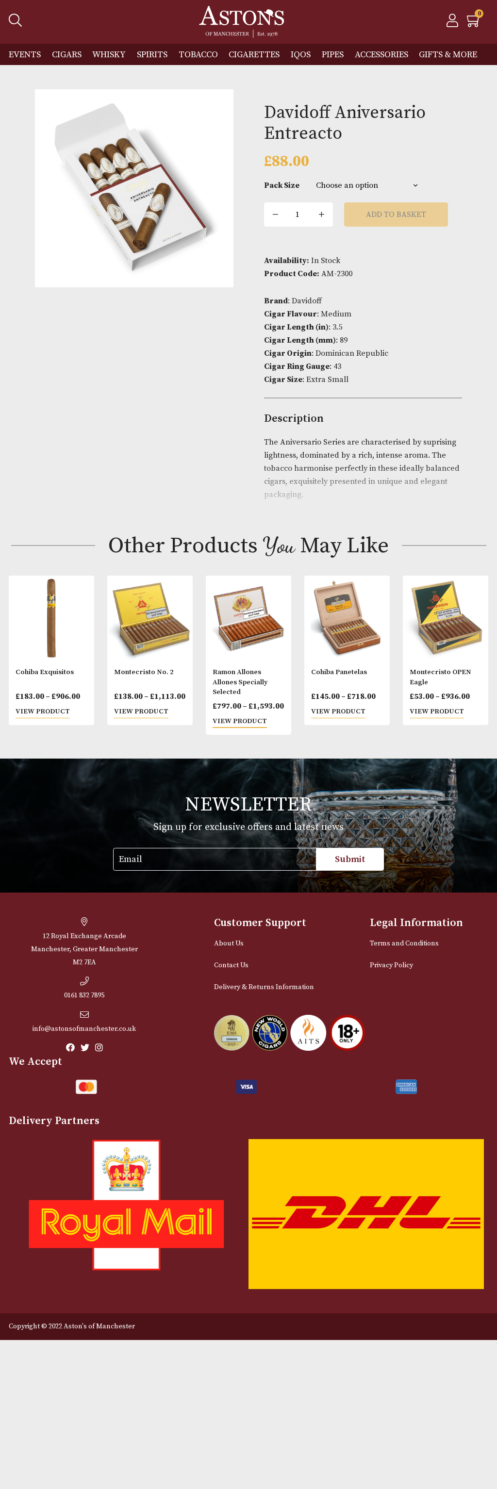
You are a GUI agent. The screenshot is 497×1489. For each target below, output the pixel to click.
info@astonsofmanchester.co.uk (84, 1029)
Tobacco (198, 54)
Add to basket (396, 214)
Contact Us (231, 965)
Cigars (67, 54)
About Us (229, 943)
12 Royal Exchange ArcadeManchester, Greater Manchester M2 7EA (84, 949)
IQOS (301, 54)
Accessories (381, 54)
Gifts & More (448, 54)
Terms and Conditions (404, 943)
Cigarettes (254, 54)
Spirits (152, 54)
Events (25, 54)
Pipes (333, 54)
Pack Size (281, 185)
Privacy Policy (391, 965)
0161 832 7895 (84, 995)
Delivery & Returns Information (264, 987)
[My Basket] (474, 23)
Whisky (109, 54)
